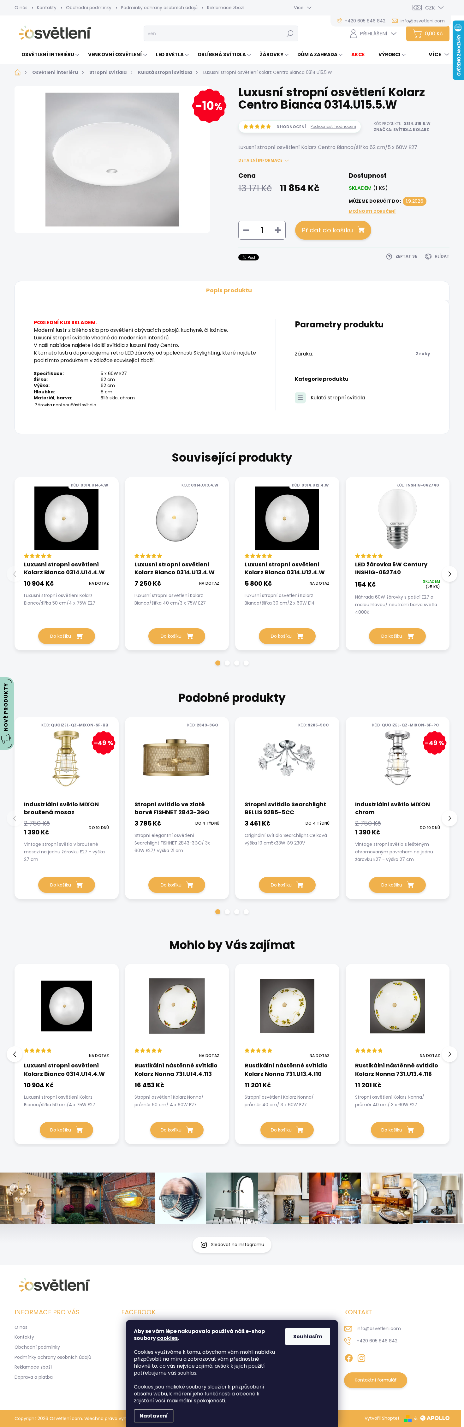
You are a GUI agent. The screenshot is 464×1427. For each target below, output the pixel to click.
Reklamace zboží (225, 7)
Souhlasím (307, 1336)
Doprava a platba (34, 1377)
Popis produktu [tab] (229, 290)
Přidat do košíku (327, 230)
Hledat (290, 33)
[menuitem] (48, 54)
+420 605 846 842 (377, 1341)
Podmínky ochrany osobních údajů (159, 7)
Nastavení (154, 1415)
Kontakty (47, 7)
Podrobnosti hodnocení (333, 126)
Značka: (401, 129)
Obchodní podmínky (88, 7)
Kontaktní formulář (375, 1380)
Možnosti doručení (372, 211)
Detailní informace (260, 160)
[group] (66, 1054)
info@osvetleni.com (379, 1328)
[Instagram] (361, 1357)
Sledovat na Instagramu (237, 1244)
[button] (218, 663)
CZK (430, 7)
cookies (167, 1338)
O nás (21, 7)
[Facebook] (349, 1357)
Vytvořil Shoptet (382, 1418)
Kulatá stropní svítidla (338, 397)
